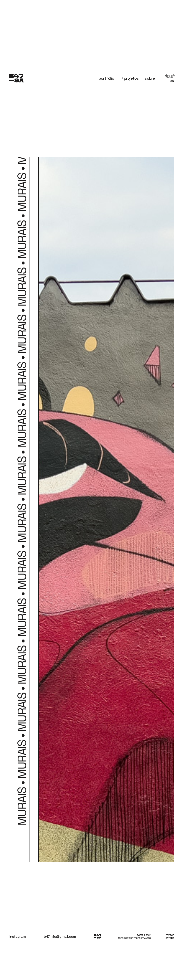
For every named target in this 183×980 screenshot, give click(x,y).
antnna (170, 938)
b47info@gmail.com (60, 936)
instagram (17, 936)
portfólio (106, 78)
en (172, 81)
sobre (150, 78)
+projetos (130, 78)
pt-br (170, 76)
